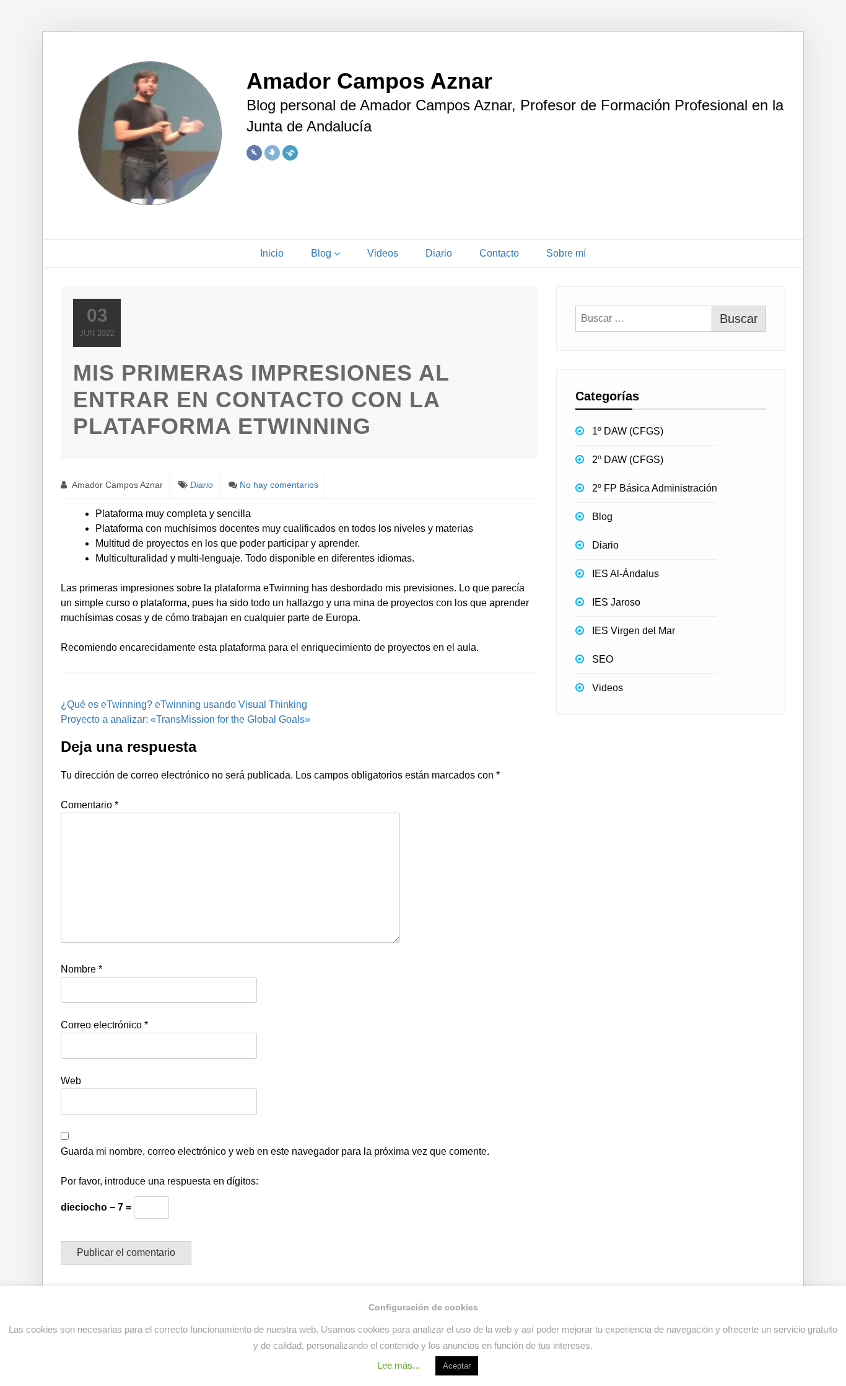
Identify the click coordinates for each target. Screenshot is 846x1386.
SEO (602, 659)
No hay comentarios (279, 485)
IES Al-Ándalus (625, 573)
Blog (321, 253)
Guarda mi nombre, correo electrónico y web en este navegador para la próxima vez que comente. (275, 1151)
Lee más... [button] (398, 1365)
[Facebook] (254, 153)
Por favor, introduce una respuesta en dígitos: (159, 1181)
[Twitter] (272, 153)
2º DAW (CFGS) (627, 459)
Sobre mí (566, 253)
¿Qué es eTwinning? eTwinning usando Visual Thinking (184, 704)
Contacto (499, 253)
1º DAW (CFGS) (627, 431)
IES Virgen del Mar (633, 630)
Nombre (81, 969)
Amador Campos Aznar (116, 485)
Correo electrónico (104, 1025)
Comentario (89, 805)
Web (71, 1080)
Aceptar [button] (457, 1366)
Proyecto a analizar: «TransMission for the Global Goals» (185, 719)
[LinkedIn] (290, 153)
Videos (382, 253)
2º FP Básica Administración (654, 488)
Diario (438, 253)
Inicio (272, 253)
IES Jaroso (616, 602)
